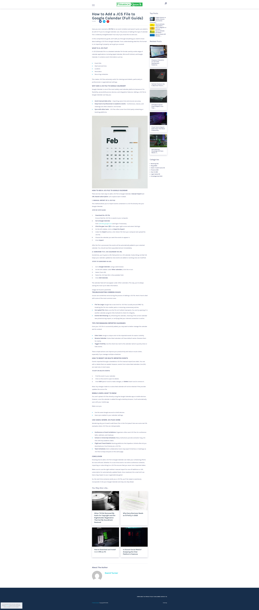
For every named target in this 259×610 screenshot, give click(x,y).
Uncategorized (155, 176)
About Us (142, 596)
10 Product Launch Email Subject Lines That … (157, 106)
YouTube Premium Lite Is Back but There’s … (158, 84)
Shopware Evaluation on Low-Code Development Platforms (157, 62)
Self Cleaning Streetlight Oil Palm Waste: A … (157, 151)
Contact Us (163, 596)
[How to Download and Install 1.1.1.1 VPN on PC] (105, 537)
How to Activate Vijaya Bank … (159, 24)
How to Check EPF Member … (160, 35)
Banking (153, 163)
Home (138, 596)
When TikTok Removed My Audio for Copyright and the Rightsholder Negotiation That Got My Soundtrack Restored (104, 517)
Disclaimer (157, 596)
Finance (153, 170)
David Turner (111, 573)
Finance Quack (95, 602)
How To (153, 172)
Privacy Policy (150, 596)
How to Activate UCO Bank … (159, 31)
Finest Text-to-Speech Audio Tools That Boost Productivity (158, 128)
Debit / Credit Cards (157, 168)
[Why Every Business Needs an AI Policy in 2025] (134, 500)
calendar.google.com (105, 223)
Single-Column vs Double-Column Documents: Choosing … (158, 20)
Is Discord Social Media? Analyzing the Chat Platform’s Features (132, 552)
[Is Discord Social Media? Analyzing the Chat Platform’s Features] (134, 537)
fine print (7, 605)
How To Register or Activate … (160, 28)
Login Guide (154, 174)
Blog (152, 165)
